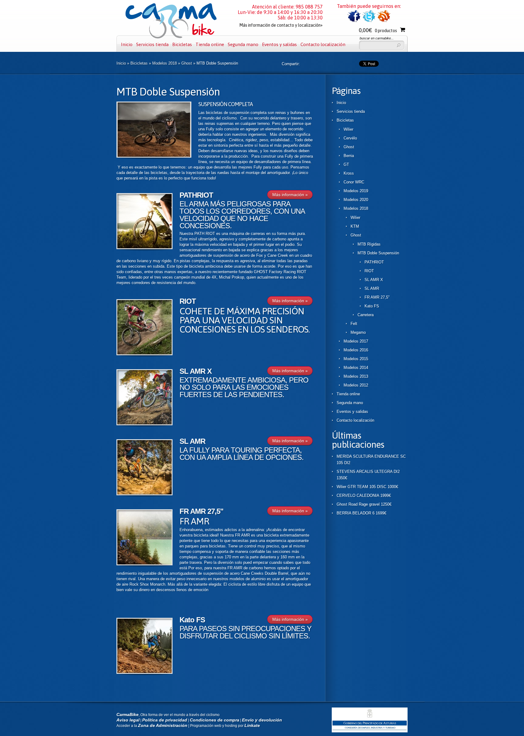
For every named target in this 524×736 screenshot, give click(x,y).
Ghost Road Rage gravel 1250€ (364, 504)
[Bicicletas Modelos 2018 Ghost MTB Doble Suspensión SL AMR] (144, 494)
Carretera (366, 315)
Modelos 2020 (356, 199)
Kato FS (192, 620)
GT (346, 164)
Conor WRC (354, 182)
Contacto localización (323, 44)
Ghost (186, 63)
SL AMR (192, 441)
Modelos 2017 (356, 341)
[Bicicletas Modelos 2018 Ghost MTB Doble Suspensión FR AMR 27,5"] (144, 564)
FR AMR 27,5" (201, 511)
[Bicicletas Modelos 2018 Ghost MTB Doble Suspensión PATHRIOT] (144, 248)
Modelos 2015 (356, 358)
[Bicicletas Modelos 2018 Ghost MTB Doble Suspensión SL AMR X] (144, 424)
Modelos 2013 (356, 376)
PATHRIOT (196, 195)
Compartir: (291, 64)
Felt (354, 323)
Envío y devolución (262, 720)
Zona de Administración (162, 725)
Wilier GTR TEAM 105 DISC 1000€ (367, 486)
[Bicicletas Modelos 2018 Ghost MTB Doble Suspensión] (153, 156)
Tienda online (210, 44)
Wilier (348, 129)
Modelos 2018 (164, 63)
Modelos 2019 (356, 191)
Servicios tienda (152, 44)
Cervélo (350, 138)
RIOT (188, 301)
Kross (349, 173)
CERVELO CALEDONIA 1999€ (364, 495)
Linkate (252, 725)
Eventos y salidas (279, 44)
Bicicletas (182, 44)
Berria (349, 155)
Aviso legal (127, 720)
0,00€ (378, 30)
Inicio (127, 44)
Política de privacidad (164, 720)
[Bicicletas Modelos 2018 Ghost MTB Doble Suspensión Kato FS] (144, 672)
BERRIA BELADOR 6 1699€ (361, 513)
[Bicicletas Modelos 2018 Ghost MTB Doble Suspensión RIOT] (144, 354)
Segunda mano (243, 44)
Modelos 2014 (356, 367)
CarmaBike (127, 714)
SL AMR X (196, 371)
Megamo (358, 332)
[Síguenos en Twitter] (369, 21)
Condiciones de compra (214, 720)
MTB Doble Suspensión (378, 253)
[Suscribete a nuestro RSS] (384, 21)
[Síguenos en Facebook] (354, 21)
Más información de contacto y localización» (281, 25)
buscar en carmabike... (377, 38)
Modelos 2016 (356, 350)
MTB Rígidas (369, 244)
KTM (355, 226)
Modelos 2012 (356, 385)
